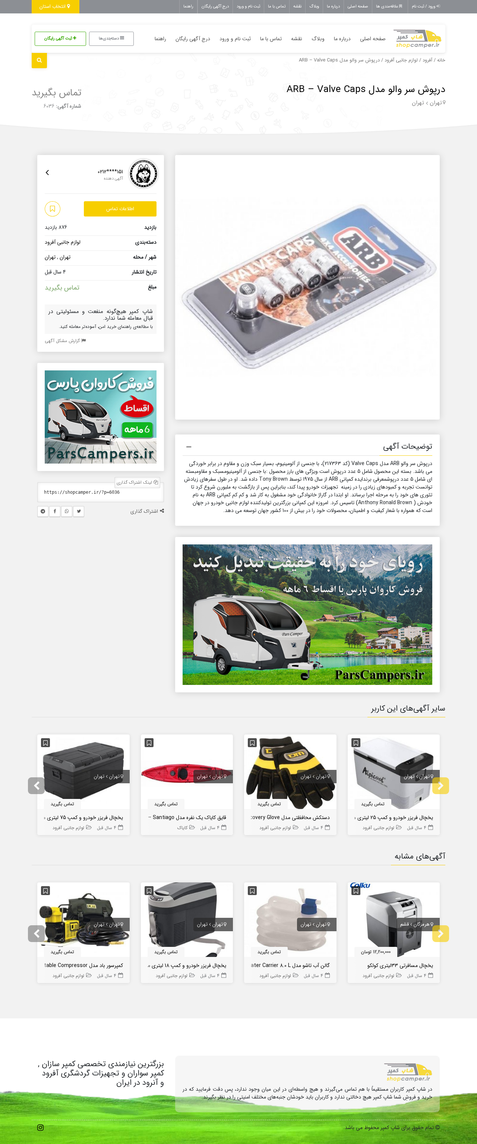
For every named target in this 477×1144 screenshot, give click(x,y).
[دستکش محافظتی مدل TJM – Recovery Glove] (290, 773)
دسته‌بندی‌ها (109, 38)
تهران (436, 102)
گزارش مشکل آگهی (63, 340)
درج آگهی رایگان (215, 6)
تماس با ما (276, 6)
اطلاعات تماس (120, 209)
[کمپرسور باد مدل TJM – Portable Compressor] (83, 921)
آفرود (427, 60)
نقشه (297, 6)
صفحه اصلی (358, 6)
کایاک (182, 827)
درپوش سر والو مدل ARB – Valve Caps (366, 89)
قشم (404, 924)
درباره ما (333, 6)
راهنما (188, 6)
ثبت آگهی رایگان (58, 38)
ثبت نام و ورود (248, 6)
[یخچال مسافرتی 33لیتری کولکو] (394, 921)
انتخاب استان (53, 6)
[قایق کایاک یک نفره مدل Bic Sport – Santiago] (187, 773)
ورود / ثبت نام (424, 6)
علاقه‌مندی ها (387, 6)
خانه (441, 60)
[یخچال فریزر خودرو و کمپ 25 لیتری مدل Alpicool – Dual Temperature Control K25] (394, 773)
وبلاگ (314, 6)
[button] (307, 448)
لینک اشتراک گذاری (135, 482)
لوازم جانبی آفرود (401, 60)
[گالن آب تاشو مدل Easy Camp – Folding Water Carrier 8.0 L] (290, 921)
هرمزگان (422, 924)
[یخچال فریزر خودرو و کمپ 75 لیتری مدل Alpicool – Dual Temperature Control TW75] (83, 773)
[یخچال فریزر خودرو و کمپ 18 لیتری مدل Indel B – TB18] (187, 921)
